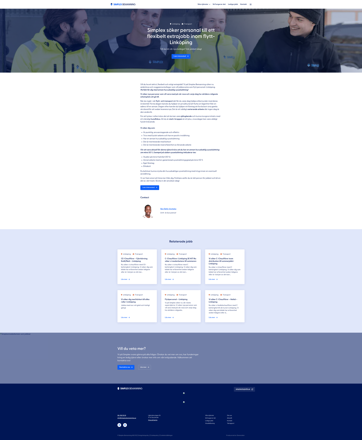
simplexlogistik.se (243, 389)
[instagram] (125, 425)
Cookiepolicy (154, 435)
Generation (241, 435)
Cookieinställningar (166, 435)
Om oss (229, 415)
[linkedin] (119, 425)
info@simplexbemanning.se (126, 418)
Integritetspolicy (143, 435)
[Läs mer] (137, 266)
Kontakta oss (124, 367)
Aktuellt (229, 418)
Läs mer (143, 367)
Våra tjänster (202, 4)
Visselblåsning (210, 423)
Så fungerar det (219, 4)
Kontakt (243, 4)
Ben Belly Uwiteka (168, 209)
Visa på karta (152, 420)
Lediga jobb (233, 4)
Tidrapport (230, 423)
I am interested (180, 56)
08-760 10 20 (121, 415)
